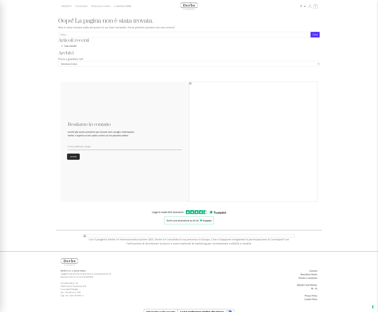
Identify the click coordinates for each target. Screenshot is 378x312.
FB (312, 288)
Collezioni (81, 6)
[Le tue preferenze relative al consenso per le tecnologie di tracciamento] (373, 307)
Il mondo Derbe (122, 6)
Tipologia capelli (101, 6)
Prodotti (66, 6)
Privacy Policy (311, 295)
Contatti (313, 271)
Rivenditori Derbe (309, 274)
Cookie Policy (310, 299)
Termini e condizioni (307, 278)
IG (316, 288)
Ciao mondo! (70, 46)
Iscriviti (73, 156)
